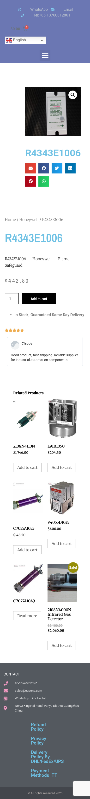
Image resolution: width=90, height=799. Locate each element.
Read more (27, 615)
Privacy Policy (38, 741)
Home (10, 219)
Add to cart (39, 298)
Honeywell (29, 219)
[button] (45, 55)
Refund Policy (38, 727)
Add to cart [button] (27, 467)
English (19, 40)
